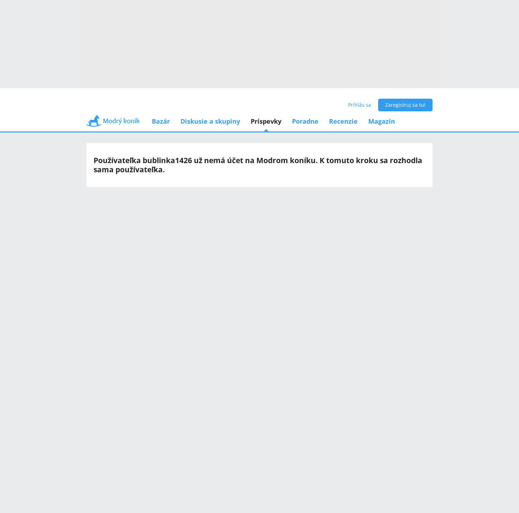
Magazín (381, 121)
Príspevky (266, 121)
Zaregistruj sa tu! (405, 104)
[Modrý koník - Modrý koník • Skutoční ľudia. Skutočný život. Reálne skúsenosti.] (112, 123)
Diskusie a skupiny (210, 121)
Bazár (161, 121)
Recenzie (343, 121)
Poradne (305, 121)
